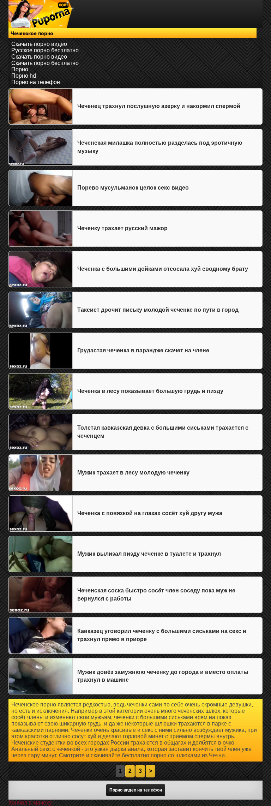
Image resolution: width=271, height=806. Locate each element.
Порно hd (23, 76)
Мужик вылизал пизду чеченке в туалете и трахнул (149, 554)
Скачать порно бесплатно (45, 63)
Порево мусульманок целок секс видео (133, 188)
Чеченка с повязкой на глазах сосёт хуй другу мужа (149, 513)
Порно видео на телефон (135, 790)
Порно (19, 69)
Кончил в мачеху (30, 803)
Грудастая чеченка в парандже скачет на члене (143, 350)
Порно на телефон (35, 82)
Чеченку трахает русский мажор (122, 228)
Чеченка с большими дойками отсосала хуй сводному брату (162, 269)
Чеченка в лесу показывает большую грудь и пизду (150, 391)
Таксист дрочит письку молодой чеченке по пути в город (158, 310)
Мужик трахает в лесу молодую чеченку (133, 473)
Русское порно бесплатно (45, 50)
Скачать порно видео (39, 44)
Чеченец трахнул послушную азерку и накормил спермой (158, 106)
